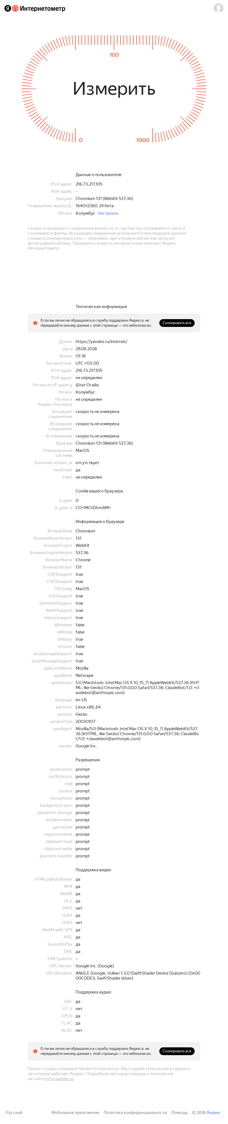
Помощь (179, 1112)
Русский (14, 1112)
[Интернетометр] (38, 8)
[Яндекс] (7, 8)
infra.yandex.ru (59, 1078)
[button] (219, 8)
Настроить (108, 213)
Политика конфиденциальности (135, 1112)
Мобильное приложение (75, 1112)
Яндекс (214, 1112)
